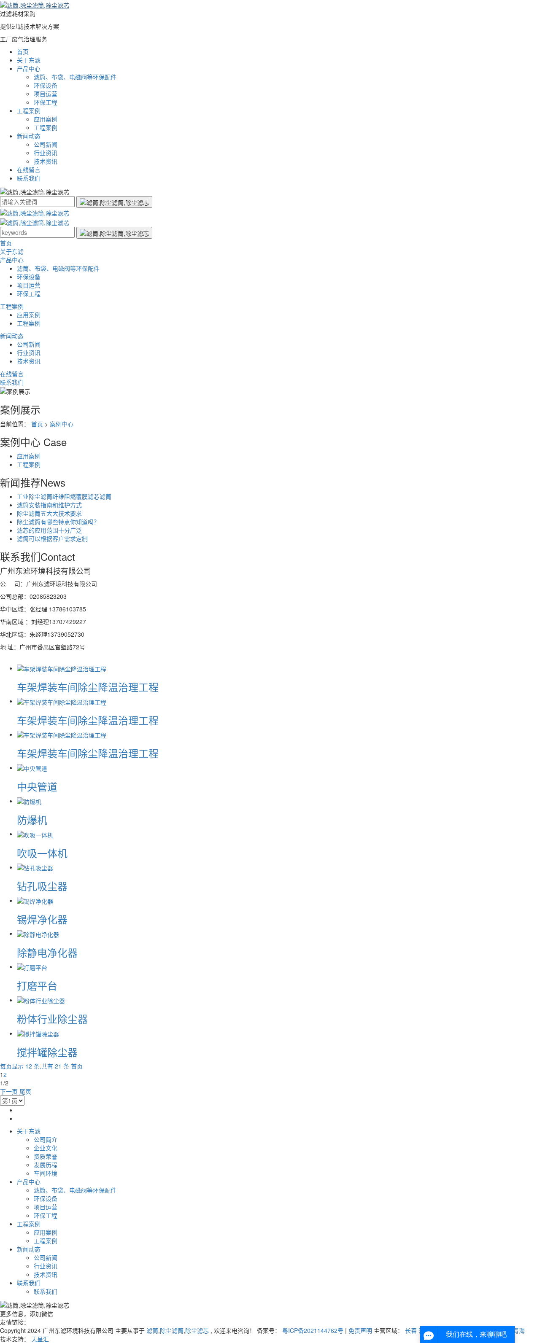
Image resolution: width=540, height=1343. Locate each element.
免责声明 (360, 1330)
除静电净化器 (47, 952)
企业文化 (45, 1148)
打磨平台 (37, 985)
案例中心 (61, 424)
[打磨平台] (32, 966)
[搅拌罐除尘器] (38, 1033)
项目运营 (45, 93)
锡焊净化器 (42, 919)
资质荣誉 (45, 1156)
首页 (23, 51)
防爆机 (32, 819)
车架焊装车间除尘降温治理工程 (88, 686)
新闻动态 (28, 136)
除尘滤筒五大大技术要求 (49, 513)
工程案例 (28, 110)
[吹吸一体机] (35, 833)
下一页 (9, 1091)
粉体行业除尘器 (52, 1018)
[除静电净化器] (38, 933)
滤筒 (152, 1330)
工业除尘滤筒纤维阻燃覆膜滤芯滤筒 (64, 496)
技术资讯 (45, 161)
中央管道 (37, 786)
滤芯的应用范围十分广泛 (49, 530)
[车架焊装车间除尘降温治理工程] (61, 668)
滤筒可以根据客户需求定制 (52, 538)
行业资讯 (45, 152)
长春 (411, 1330)
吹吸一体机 (42, 852)
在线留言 (28, 169)
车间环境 (45, 1173)
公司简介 (45, 1139)
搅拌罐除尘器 (47, 1051)
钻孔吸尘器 (42, 885)
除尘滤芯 (197, 1330)
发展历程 (45, 1164)
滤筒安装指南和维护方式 (49, 505)
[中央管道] (32, 767)
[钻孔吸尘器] (35, 867)
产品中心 (28, 68)
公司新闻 (45, 144)
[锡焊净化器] (35, 900)
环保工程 (45, 102)
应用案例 (45, 119)
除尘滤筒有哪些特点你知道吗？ (58, 521)
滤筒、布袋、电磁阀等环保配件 (75, 77)
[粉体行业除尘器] (41, 1000)
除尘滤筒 (172, 1330)
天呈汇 (40, 1339)
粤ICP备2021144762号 (312, 1330)
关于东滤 (28, 60)
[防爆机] (29, 801)
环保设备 (45, 85)
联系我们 (28, 178)
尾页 (25, 1091)
